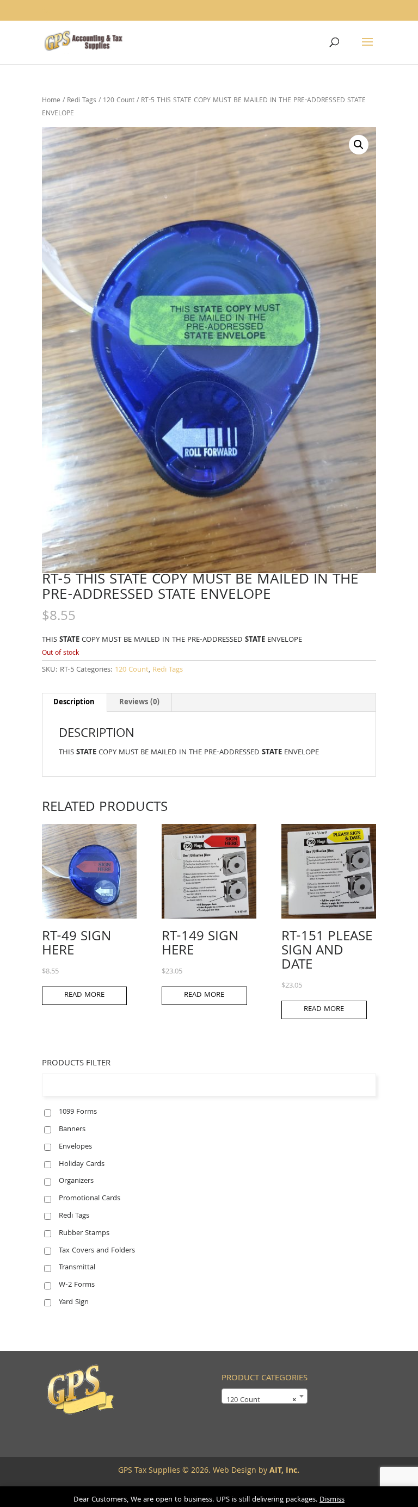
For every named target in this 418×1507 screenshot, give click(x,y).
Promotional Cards (89, 1199)
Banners (72, 1130)
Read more (84, 995)
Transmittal (77, 1268)
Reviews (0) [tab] (139, 703)
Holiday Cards (81, 1164)
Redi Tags (81, 101)
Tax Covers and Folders (97, 1251)
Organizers (76, 1181)
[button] (358, 144)
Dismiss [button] (332, 1500)
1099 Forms (78, 1112)
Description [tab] (74, 703)
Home (51, 101)
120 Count (118, 101)
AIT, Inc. (283, 1471)
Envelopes (75, 1147)
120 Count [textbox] (261, 1400)
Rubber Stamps (84, 1233)
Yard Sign (74, 1302)
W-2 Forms (77, 1285)
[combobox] (265, 1395)
